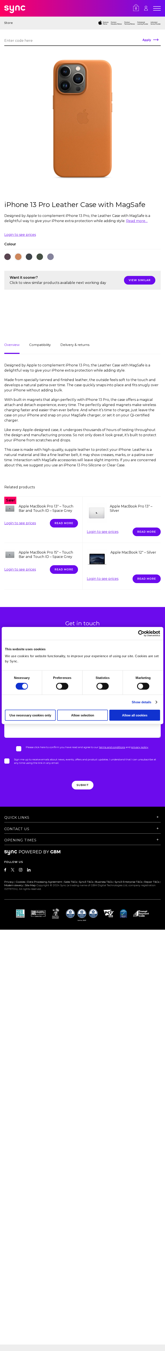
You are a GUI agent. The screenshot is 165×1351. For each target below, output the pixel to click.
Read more (64, 523)
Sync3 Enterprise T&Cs (128, 881)
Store (8, 23)
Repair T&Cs (151, 881)
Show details (141, 702)
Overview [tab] (12, 345)
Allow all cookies (134, 715)
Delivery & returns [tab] (74, 345)
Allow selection (82, 715)
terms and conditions (112, 747)
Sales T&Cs (70, 881)
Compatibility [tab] (40, 345)
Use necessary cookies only (30, 715)
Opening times (20, 840)
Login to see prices (20, 235)
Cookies (20, 881)
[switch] (62, 686)
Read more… (137, 221)
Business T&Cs (104, 881)
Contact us (16, 829)
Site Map (30, 885)
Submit (82, 785)
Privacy (9, 881)
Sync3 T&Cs (86, 881)
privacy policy (139, 747)
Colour (10, 244)
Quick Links (16, 818)
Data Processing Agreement (44, 881)
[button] (7, 257)
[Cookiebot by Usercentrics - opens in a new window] (141, 633)
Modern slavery (13, 885)
